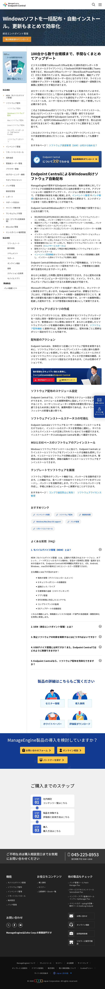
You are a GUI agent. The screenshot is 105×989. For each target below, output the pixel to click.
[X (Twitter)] (8, 925)
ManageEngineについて (26, 963)
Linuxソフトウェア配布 (15, 125)
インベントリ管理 (13, 146)
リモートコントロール (15, 152)
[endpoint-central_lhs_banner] (15, 66)
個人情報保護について (67, 968)
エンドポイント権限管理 (16, 232)
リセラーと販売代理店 (85, 942)
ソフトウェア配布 (13, 103)
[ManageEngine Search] (93, 4)
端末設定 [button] (9, 157)
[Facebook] (14, 925)
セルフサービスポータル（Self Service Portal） (15, 132)
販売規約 (51, 968)
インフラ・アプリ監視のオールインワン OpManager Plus (81, 897)
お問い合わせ (82, 916)
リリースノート (13, 243)
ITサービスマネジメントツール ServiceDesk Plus (81, 890)
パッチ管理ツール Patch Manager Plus (78, 883)
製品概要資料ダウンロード (16, 39)
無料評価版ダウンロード (45, 380)
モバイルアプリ (13, 278)
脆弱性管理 (10, 191)
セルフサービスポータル (54, 245)
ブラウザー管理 (12, 169)
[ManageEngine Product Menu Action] (100, 4)
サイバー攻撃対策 (13, 208)
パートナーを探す (52, 760)
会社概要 (70, 963)
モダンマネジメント (14, 180)
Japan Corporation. (51, 981)
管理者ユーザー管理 (14, 163)
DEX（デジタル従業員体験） (15, 220)
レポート (9, 196)
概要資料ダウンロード (68, 380)
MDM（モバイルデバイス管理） (15, 96)
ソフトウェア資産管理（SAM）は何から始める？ (73, 145)
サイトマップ (83, 963)
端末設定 (11, 900)
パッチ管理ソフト (10, 288)
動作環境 (10, 248)
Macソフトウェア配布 (15, 120)
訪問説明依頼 (82, 933)
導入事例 (42, 882)
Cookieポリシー (86, 968)
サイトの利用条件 (41, 973)
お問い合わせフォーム (37, 750)
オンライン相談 (13, 263)
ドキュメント (12, 253)
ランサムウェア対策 (14, 213)
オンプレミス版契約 (19, 968)
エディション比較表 (15, 273)
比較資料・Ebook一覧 (47, 891)
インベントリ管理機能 (44, 254)
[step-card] (52, 801)
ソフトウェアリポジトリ (15, 140)
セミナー (42, 887)
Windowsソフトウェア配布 (15, 114)
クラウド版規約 (38, 968)
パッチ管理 (10, 185)
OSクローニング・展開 (15, 174)
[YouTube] (20, 925)
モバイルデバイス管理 (17, 882)
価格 (9, 268)
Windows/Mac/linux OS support (48, 521)
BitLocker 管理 (12, 226)
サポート (10, 258)
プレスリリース (46, 963)
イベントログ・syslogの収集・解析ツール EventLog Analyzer (81, 904)
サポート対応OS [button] (12, 202)
